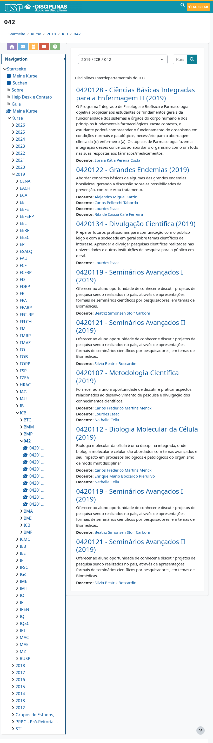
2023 (20, 146)
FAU (24, 258)
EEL (23, 223)
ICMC (25, 539)
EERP (25, 230)
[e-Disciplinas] (43, 7)
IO (22, 595)
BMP (28, 434)
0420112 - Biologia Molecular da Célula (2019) (137, 433)
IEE (23, 553)
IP (22, 602)
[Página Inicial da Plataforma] (12, 46)
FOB (24, 357)
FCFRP (26, 272)
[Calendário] (33, 46)
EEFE (24, 209)
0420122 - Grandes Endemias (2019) (132, 169)
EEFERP (27, 216)
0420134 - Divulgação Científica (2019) (136, 223)
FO (22, 350)
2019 (51, 33)
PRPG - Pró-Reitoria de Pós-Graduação (38, 722)
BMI (27, 518)
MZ (23, 651)
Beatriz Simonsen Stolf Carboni (122, 313)
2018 (20, 665)
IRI (22, 630)
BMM (29, 427)
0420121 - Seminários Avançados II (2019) (130, 326)
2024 (20, 139)
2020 (20, 167)
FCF (23, 265)
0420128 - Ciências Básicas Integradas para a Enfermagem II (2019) (135, 93)
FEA (23, 300)
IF (21, 560)
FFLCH (26, 321)
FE (22, 293)
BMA (28, 511)
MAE (24, 644)
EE (22, 202)
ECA (23, 195)
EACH (25, 188)
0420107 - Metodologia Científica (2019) (127, 376)
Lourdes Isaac (107, 208)
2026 (20, 125)
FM (23, 328)
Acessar (200, 7)
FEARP (26, 307)
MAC (24, 637)
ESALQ (26, 251)
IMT (23, 588)
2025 (20, 132)
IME (23, 581)
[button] (182, 7)
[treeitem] (33, 399)
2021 (20, 160)
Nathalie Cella (107, 419)
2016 (20, 679)
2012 (20, 708)
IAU (23, 399)
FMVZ (25, 343)
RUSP (25, 658)
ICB (65, 33)
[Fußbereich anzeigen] (200, 730)
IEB (23, 546)
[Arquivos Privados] (44, 46)
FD (22, 279)
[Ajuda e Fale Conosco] (55, 46)
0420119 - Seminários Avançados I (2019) (129, 276)
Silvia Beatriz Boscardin (115, 363)
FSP (23, 371)
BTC (27, 420)
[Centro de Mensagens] (23, 46)
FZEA (24, 378)
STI (19, 729)
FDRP (25, 286)
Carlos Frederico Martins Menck (123, 407)
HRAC (25, 385)
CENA (25, 181)
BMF (28, 532)
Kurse (36, 33)
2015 (20, 686)
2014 (20, 693)
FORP (25, 364)
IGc (23, 574)
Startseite (17, 33)
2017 (20, 672)
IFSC (24, 567)
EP (22, 244)
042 (77, 33)
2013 (20, 700)
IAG (23, 392)
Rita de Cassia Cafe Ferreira (119, 214)
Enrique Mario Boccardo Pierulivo (125, 476)
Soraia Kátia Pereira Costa (117, 160)
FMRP (25, 335)
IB (22, 406)
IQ (22, 616)
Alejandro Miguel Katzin (116, 196)
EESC (24, 237)
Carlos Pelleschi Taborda (116, 202)
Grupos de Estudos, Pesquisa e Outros (38, 715)
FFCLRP (27, 314)
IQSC (24, 623)
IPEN (24, 609)
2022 (20, 153)
